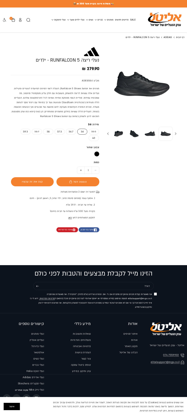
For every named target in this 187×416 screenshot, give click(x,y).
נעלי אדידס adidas (33, 377)
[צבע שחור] (96, 154)
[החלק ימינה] (108, 134)
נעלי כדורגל (37, 346)
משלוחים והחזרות (80, 340)
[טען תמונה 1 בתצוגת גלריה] (166, 134)
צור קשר (86, 358)
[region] (93, 406)
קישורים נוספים (31, 323)
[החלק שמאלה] (176, 134)
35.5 (92, 131)
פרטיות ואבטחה (82, 346)
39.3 (25, 131)
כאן (70, 217)
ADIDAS (167, 37)
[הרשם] (37, 286)
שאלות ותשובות (82, 334)
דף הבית (179, 37)
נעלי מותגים (37, 334)
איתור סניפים (130, 334)
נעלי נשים (38, 358)
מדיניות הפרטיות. (47, 298)
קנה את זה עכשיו (32, 181)
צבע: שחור (92, 147)
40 (93, 138)
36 (82, 131)
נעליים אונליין (37, 340)
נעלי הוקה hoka (35, 371)
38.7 (35, 131)
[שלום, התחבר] (20, 20)
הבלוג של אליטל (128, 352)
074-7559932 (171, 355)
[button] (108, 19)
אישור (11, 406)
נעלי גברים (38, 365)
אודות (133, 323)
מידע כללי (82, 323)
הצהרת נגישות (83, 352)
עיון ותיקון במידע (81, 371)
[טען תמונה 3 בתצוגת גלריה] (134, 134)
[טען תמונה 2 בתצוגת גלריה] (150, 134)
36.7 (71, 131)
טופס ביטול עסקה (81, 365)
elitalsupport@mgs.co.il (165, 362)
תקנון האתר (131, 346)
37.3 (59, 131)
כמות (96, 162)
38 (48, 131)
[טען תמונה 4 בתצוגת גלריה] (118, 134)
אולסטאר (39, 352)
